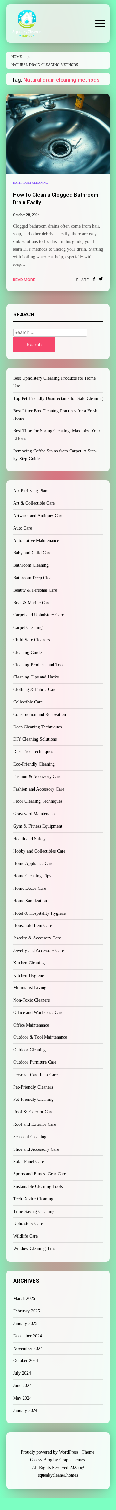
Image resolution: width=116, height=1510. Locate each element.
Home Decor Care (29, 888)
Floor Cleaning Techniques (37, 801)
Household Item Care (32, 925)
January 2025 (25, 1323)
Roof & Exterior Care (33, 1111)
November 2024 (28, 1348)
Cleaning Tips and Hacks (36, 677)
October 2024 (25, 1360)
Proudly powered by (49, 1452)
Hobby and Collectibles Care (39, 851)
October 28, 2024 (26, 215)
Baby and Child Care (32, 552)
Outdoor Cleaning (29, 1049)
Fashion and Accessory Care (38, 789)
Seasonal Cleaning (29, 1136)
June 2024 (22, 1385)
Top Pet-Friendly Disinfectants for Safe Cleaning (58, 398)
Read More (24, 279)
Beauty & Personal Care (35, 590)
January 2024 (25, 1410)
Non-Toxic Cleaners (31, 1000)
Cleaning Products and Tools (39, 664)
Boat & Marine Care (31, 602)
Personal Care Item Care (35, 1074)
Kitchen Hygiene (28, 975)
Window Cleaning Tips (34, 1248)
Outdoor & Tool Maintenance (40, 1037)
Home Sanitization (30, 900)
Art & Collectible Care (34, 503)
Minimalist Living (29, 987)
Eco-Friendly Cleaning (34, 764)
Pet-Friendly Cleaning (33, 1099)
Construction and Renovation (39, 714)
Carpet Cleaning (28, 627)
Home (16, 57)
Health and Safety (29, 838)
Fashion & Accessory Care (37, 776)
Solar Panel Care (28, 1161)
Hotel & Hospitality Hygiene (39, 913)
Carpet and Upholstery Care (38, 615)
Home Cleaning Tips (32, 875)
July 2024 (22, 1373)
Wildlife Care (25, 1236)
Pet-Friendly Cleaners (33, 1087)
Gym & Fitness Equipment (37, 826)
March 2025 (24, 1298)
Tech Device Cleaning (33, 1199)
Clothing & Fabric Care (34, 689)
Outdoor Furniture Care (34, 1062)
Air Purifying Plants (31, 490)
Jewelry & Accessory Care (37, 938)
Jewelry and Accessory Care (38, 950)
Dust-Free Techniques (33, 751)
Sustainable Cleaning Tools (38, 1186)
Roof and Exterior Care (34, 1124)
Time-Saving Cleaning (33, 1211)
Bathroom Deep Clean (33, 577)
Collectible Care (28, 702)
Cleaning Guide (27, 652)
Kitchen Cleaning (29, 963)
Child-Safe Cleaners (31, 639)
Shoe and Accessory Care (36, 1149)
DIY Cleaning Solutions (35, 739)
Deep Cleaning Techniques (37, 727)
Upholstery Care (28, 1223)
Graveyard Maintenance (34, 813)
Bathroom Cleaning (30, 182)
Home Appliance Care (33, 863)
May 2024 (22, 1398)
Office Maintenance (31, 1025)
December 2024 (27, 1336)
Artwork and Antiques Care (38, 515)
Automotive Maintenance (36, 540)
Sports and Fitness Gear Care (39, 1174)
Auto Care (22, 528)
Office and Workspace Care (38, 1012)
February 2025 (26, 1311)
